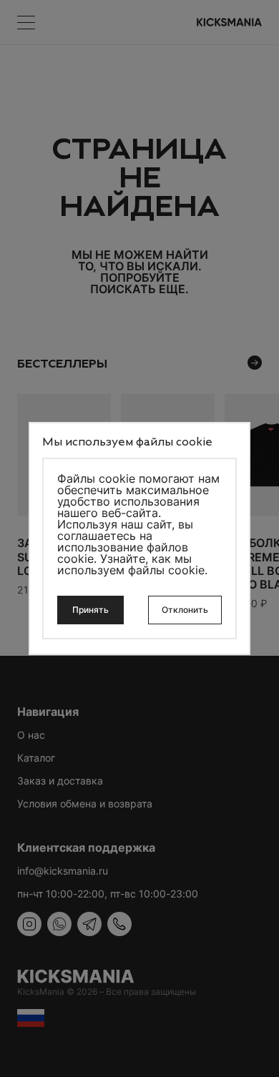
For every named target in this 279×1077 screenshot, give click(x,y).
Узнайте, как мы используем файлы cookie (131, 564)
